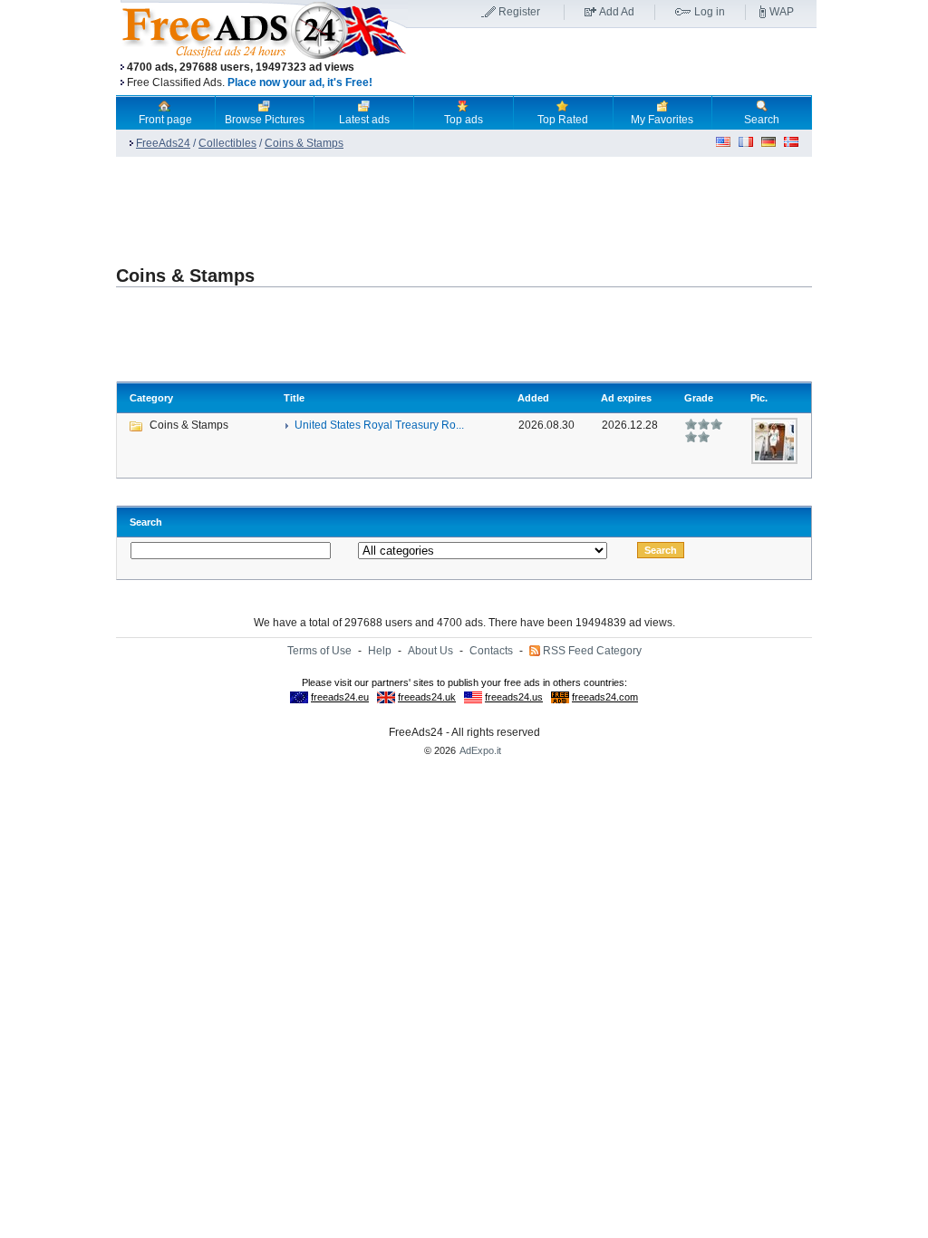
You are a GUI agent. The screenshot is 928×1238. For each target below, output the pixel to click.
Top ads (463, 119)
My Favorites (662, 119)
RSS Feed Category (592, 650)
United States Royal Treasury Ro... (379, 425)
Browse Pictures (264, 119)
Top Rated (562, 119)
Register (519, 11)
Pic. (759, 397)
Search (761, 119)
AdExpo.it (480, 750)
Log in (709, 11)
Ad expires (626, 397)
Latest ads (364, 119)
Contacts (491, 650)
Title (294, 397)
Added (533, 397)
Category (151, 397)
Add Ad (616, 11)
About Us (430, 650)
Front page (165, 119)
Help (380, 650)
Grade (698, 397)
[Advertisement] (612, 62)
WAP (781, 11)
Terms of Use (319, 650)
